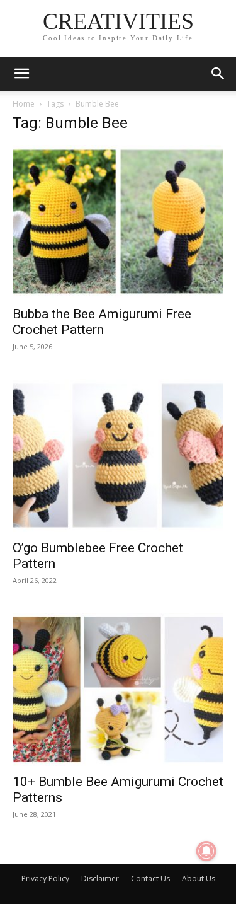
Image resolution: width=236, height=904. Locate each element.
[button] (21, 74)
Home (24, 103)
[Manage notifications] (206, 851)
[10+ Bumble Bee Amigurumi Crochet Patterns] (118, 689)
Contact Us (150, 878)
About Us (198, 878)
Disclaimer (100, 878)
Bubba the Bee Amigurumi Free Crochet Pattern (102, 321)
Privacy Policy (45, 878)
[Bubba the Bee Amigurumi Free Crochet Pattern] (118, 221)
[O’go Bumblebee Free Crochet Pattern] (118, 455)
